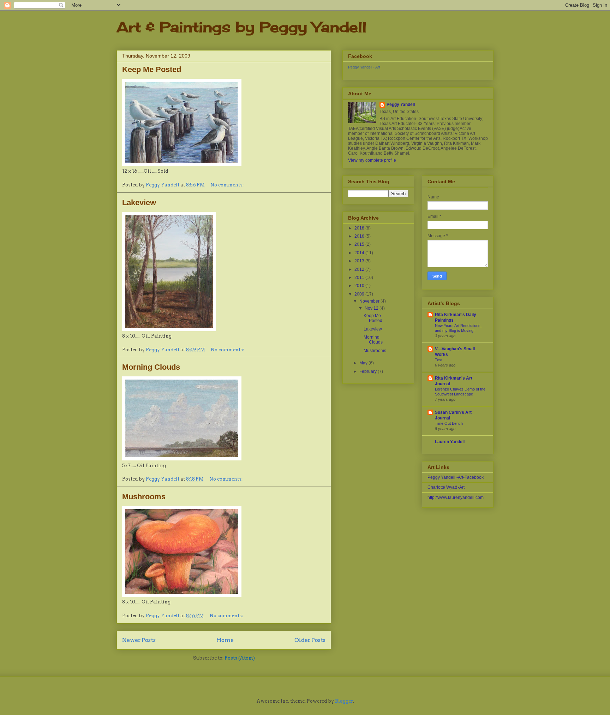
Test (438, 360)
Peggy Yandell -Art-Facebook (455, 477)
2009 (359, 294)
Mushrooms (144, 496)
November (370, 301)
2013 (359, 260)
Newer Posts (139, 640)
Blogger (344, 701)
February (368, 371)
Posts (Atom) (240, 658)
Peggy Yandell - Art (364, 67)
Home (225, 640)
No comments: (227, 184)
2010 (359, 285)
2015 (359, 244)
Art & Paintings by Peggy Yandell (241, 27)
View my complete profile (372, 160)
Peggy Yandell (401, 104)
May (364, 363)
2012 (359, 269)
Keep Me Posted (151, 69)
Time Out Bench (449, 423)
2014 (359, 252)
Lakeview (139, 202)
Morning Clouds (151, 367)
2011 (359, 277)
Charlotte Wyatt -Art (446, 487)
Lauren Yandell (450, 441)
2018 (359, 228)
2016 (359, 236)
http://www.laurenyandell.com (455, 497)
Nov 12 (372, 308)
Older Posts (309, 640)
